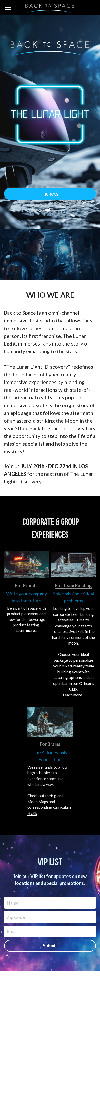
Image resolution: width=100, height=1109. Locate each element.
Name (13, 903)
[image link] (50, 115)
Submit (50, 945)
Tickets (49, 194)
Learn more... (26, 630)
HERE (32, 813)
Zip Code (16, 917)
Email (12, 931)
